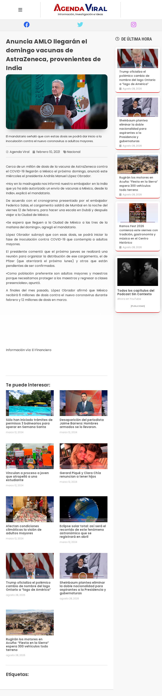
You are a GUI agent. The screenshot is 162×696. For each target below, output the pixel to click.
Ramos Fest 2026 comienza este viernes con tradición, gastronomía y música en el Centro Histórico (138, 234)
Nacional (73, 152)
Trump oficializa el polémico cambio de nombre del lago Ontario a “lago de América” (28, 586)
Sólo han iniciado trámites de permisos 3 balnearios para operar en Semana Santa (29, 423)
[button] (20, 9)
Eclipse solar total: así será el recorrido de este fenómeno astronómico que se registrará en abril (83, 531)
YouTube (135, 299)
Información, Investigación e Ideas (80, 14)
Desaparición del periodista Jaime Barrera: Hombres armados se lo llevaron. (82, 423)
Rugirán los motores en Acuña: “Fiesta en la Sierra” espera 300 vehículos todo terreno (27, 644)
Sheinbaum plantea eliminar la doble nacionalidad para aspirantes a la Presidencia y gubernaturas (83, 587)
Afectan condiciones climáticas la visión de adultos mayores (23, 529)
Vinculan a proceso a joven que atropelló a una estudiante (27, 476)
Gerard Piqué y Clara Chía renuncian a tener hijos (80, 475)
